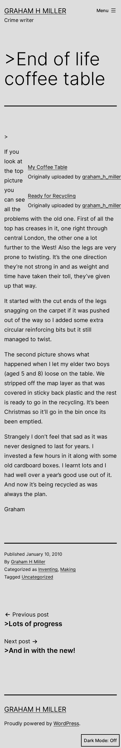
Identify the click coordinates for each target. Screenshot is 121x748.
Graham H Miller (35, 11)
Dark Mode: (96, 740)
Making (68, 569)
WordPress (66, 723)
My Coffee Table (47, 167)
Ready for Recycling (52, 196)
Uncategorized (37, 577)
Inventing (48, 569)
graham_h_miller (101, 177)
